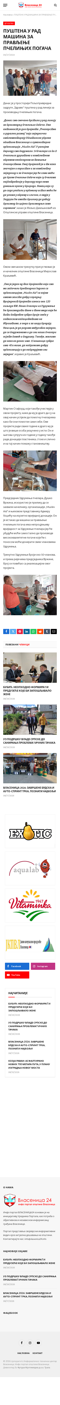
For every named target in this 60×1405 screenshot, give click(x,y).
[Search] (55, 5)
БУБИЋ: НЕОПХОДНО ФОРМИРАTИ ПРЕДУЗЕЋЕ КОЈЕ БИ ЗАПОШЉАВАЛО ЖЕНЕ (27, 690)
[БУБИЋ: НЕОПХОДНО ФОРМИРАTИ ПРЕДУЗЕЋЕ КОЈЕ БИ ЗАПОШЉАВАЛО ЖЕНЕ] (30, 667)
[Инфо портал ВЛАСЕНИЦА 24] (30, 5)
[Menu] (5, 5)
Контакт (38, 1353)
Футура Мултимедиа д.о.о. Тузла (34, 1367)
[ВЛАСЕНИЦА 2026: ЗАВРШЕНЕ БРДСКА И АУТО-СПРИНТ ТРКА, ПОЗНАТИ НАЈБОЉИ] (30, 768)
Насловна (7, 15)
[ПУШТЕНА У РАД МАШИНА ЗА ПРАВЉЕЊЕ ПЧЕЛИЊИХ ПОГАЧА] (30, 78)
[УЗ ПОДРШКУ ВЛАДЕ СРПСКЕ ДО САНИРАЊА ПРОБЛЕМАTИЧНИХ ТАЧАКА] (30, 720)
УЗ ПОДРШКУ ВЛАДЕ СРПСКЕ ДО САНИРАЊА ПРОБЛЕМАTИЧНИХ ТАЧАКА (27, 1026)
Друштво (9, 23)
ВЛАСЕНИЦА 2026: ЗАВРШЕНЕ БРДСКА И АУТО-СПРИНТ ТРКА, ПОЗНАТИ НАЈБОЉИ (26, 1045)
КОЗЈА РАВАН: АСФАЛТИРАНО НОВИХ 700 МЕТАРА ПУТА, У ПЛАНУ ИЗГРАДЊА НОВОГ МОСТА (29, 1064)
